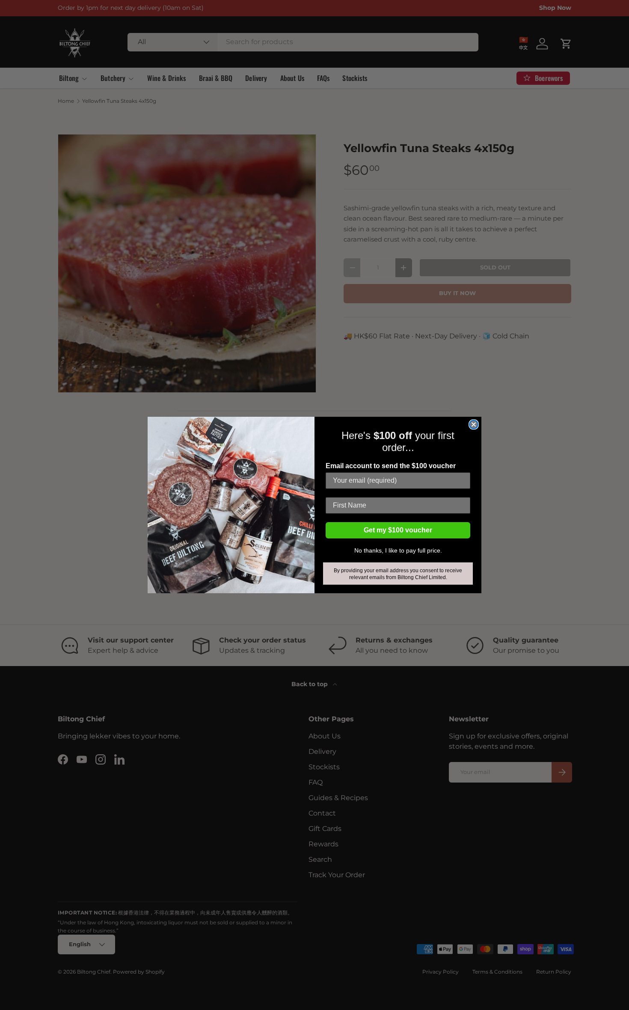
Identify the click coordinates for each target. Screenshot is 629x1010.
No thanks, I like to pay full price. (398, 550)
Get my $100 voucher (398, 530)
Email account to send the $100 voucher (391, 465)
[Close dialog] (473, 424)
